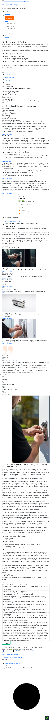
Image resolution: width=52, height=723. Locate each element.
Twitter (16, 651)
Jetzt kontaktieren (7, 134)
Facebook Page (8, 651)
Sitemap (21, 654)
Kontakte (7, 37)
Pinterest (26, 651)
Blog (6, 35)
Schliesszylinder (11, 28)
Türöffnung (10, 33)
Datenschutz (14, 657)
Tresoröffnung (10, 31)
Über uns (20, 657)
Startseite (7, 14)
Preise (6, 21)
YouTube (37, 651)
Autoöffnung (10, 26)
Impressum (8, 657)
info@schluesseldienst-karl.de (10, 4)
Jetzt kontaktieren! (7, 271)
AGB (3, 657)
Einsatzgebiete (9, 18)
